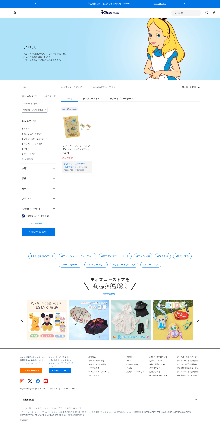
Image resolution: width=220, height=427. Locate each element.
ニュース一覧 (25, 408)
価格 (38, 178)
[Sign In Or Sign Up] (15, 13)
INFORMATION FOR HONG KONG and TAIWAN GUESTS (167, 412)
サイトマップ (93, 375)
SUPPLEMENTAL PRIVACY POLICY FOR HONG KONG (43, 415)
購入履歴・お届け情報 (158, 375)
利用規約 (68, 412)
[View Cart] (214, 12)
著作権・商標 (80, 412)
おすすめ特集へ (110, 294)
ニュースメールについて (30, 363)
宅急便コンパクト (38, 208)
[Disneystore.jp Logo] (110, 13)
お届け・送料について (158, 357)
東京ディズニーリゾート (136, 372)
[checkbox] (35, 216)
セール (38, 188)
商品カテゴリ (38, 121)
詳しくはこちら (174, 4)
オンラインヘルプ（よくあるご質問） (49, 408)
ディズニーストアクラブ (187, 357)
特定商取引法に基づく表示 (187, 368)
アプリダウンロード (60, 370)
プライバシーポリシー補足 (51, 412)
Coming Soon (132, 364)
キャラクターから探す (97, 364)
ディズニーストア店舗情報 (187, 361)
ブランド (38, 198)
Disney (129, 357)
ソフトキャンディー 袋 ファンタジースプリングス (76, 147)
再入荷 (129, 368)
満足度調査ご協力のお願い (187, 375)
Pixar (128, 361)
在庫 (38, 168)
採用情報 (137, 412)
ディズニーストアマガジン (99, 372)
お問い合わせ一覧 (74, 408)
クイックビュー (77, 176)
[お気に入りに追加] (91, 109)
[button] (35, 4)
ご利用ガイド (154, 368)
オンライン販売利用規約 (187, 364)
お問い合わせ (154, 372)
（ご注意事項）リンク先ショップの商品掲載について (110, 412)
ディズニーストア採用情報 (187, 372)
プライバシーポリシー (29, 412)
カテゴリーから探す (96, 361)
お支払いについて (156, 361)
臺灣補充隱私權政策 (76, 415)
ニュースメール (69, 388)
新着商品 (92, 357)
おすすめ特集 (93, 368)
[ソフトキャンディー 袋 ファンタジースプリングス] (77, 126)
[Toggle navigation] (6, 13)
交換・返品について (157, 364)
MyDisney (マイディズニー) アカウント (38, 388)
